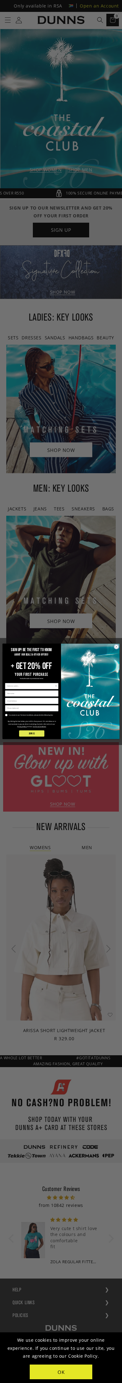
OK (61, 1372)
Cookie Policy (83, 1356)
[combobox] (31, 686)
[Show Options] (56, 686)
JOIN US (32, 733)
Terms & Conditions (39, 727)
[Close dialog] (116, 647)
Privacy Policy (22, 727)
